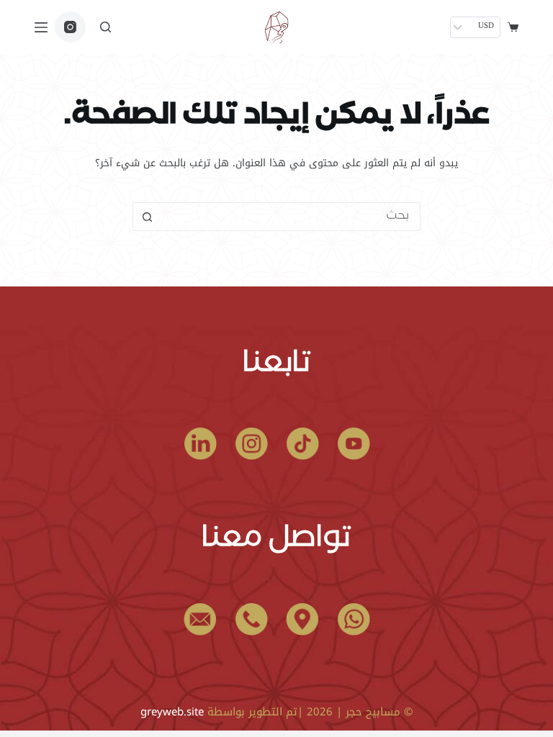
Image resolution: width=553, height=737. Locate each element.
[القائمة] (41, 27)
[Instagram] (70, 27)
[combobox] (290, 216)
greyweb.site (172, 712)
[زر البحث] (147, 216)
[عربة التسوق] (513, 27)
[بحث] (105, 27)
